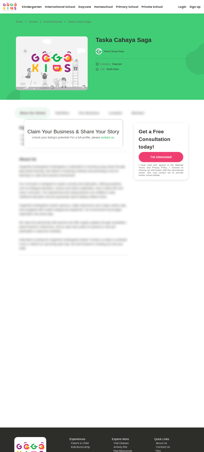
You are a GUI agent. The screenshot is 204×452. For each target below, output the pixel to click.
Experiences (77, 439)
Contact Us (163, 447)
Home (19, 21)
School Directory (53, 21)
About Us (161, 443)
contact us (107, 137)
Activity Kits (120, 447)
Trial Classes (121, 443)
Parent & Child (80, 443)
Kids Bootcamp (80, 447)
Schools (33, 21)
